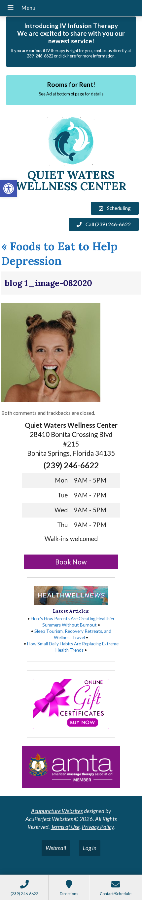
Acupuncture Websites (57, 811)
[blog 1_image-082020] (50, 399)
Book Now (71, 562)
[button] (8, 188)
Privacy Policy (98, 826)
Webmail (56, 848)
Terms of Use (65, 826)
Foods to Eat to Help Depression (59, 253)
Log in (89, 848)
